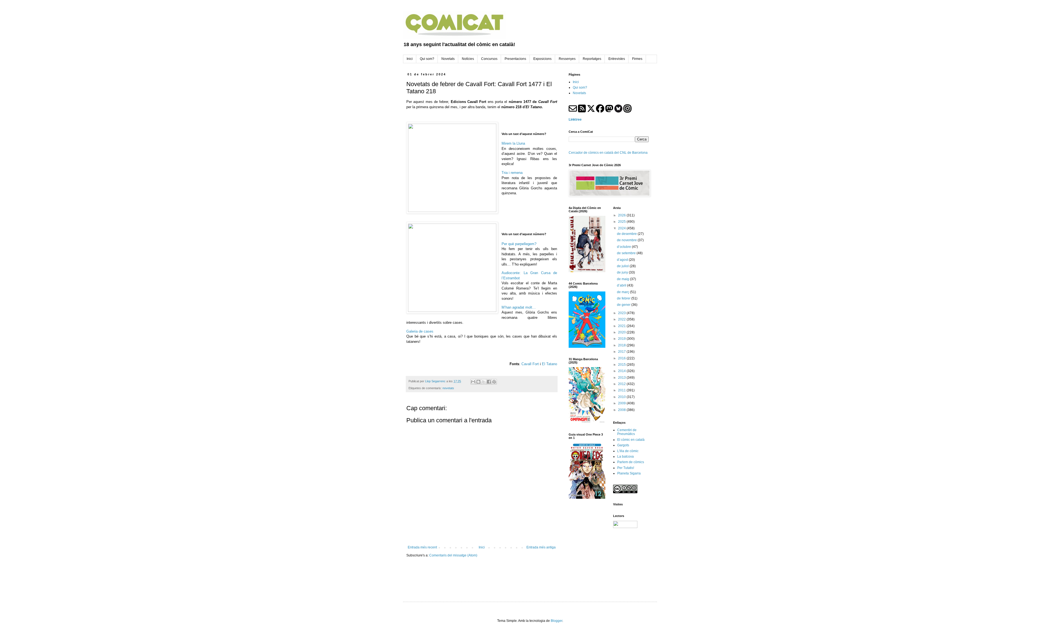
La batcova (625, 456)
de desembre (627, 234)
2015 (622, 365)
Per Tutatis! (625, 468)
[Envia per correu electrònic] (473, 381)
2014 (622, 371)
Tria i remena (512, 173)
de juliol (623, 266)
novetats (448, 388)
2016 (622, 358)
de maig (623, 279)
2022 (622, 319)
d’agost (623, 260)
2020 (622, 332)
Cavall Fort (530, 364)
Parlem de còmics (630, 462)
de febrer (624, 298)
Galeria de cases (419, 331)
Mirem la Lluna (513, 143)
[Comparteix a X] (483, 381)
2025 (622, 222)
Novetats (579, 93)
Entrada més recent (422, 547)
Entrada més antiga (541, 547)
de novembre (627, 240)
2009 (622, 403)
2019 (622, 339)
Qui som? (580, 87)
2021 (622, 326)
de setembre (627, 253)
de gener (624, 305)
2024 (622, 228)
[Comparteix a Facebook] (489, 381)
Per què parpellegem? (519, 244)
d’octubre (624, 247)
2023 (622, 313)
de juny (623, 272)
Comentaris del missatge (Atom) (453, 555)
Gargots (623, 445)
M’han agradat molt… (519, 307)
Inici (482, 547)
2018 (622, 345)
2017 (622, 352)
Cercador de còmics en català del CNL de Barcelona (608, 153)
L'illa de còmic (627, 451)
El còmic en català (631, 440)
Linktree (575, 119)
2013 (622, 378)
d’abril (622, 285)
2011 (622, 390)
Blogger (556, 621)
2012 (622, 384)
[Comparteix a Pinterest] (494, 381)
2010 (622, 397)
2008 (622, 410)
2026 (622, 215)
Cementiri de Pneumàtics (627, 432)
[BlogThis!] (478, 381)
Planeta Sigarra (629, 473)
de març (623, 292)
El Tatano (549, 364)
